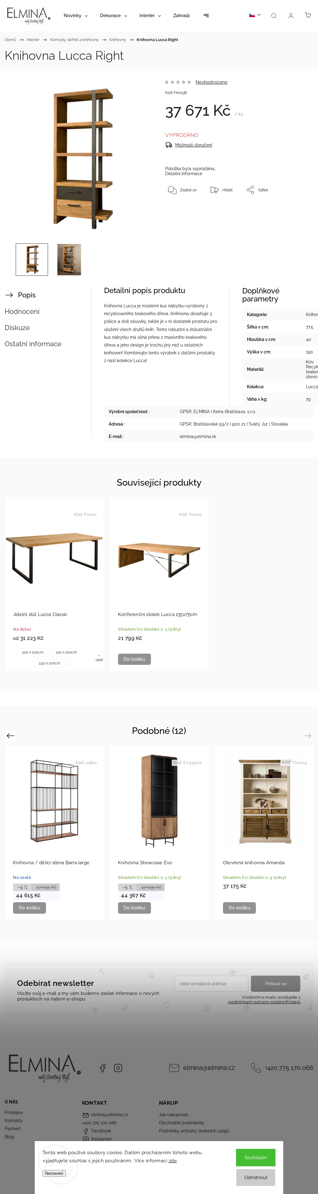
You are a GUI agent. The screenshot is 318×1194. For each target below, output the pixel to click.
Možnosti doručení (193, 144)
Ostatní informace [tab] (33, 344)
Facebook (102, 1068)
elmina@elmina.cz (209, 1067)
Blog (9, 1136)
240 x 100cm (49, 663)
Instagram (118, 1068)
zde (173, 1161)
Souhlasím (256, 1157)
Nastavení (54, 1173)
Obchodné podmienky (181, 1122)
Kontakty (14, 1120)
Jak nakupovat (173, 1114)
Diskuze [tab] (17, 328)
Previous (11, 735)
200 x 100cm (32, 652)
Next (308, 735)
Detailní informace (183, 173)
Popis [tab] (27, 295)
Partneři (12, 1128)
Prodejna (14, 1112)
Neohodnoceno (211, 82)
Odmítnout (255, 1177)
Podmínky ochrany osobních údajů (194, 1130)
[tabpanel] (54, 584)
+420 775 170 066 (289, 1067)
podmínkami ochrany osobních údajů (264, 1002)
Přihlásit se (275, 983)
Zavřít (297, 210)
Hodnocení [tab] (22, 311)
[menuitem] (76, 15)
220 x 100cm (66, 652)
